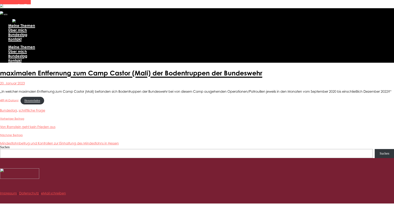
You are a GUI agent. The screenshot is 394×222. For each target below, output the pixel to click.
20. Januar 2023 (12, 83)
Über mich (17, 30)
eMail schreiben (53, 193)
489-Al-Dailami (9, 100)
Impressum (8, 193)
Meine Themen (21, 25)
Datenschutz (29, 193)
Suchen (5, 147)
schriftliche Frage (32, 110)
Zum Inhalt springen (15, 2)
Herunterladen (32, 100)
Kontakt (15, 39)
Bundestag (17, 34)
